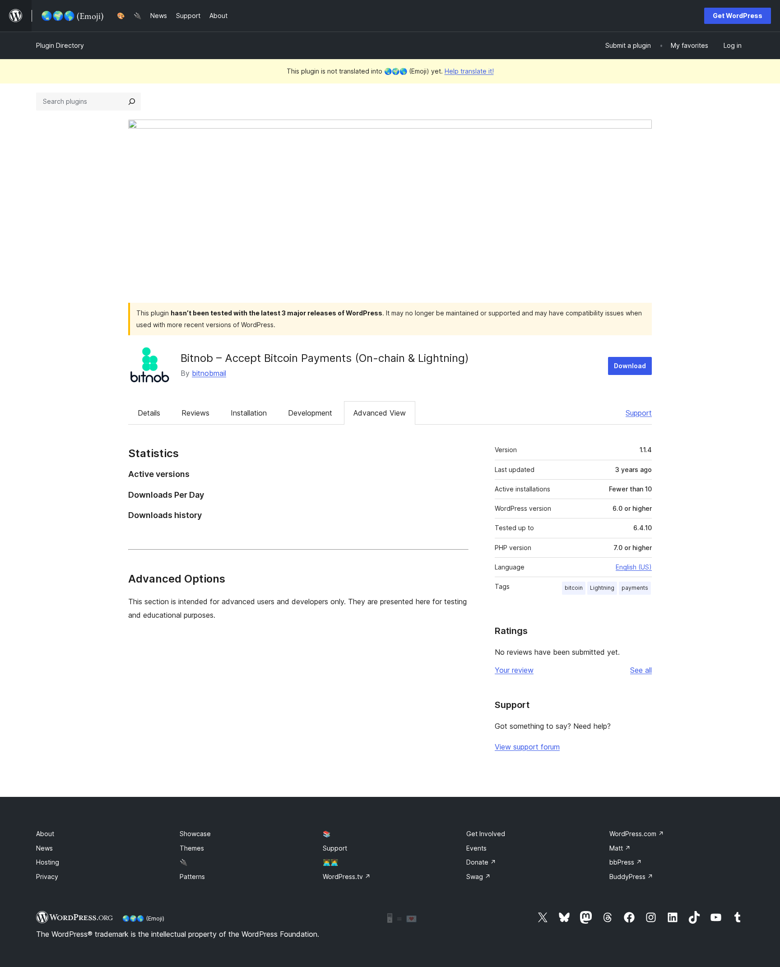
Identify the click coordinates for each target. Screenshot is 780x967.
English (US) (634, 567)
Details (149, 412)
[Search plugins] (132, 102)
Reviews (195, 412)
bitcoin (574, 587)
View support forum (527, 746)
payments (635, 587)
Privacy (47, 876)
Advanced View (379, 412)
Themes (192, 848)
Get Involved (485, 833)
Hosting (47, 862)
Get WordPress (737, 15)
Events (476, 848)
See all (641, 670)
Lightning (602, 587)
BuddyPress (631, 876)
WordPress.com (636, 833)
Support (639, 412)
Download (630, 366)
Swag (478, 876)
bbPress (625, 862)
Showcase (195, 833)
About (45, 833)
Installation (249, 412)
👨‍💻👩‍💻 (330, 862)
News (44, 848)
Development (310, 412)
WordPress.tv (347, 876)
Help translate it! (469, 71)
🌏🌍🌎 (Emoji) (143, 918)
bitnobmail (209, 373)
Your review (514, 670)
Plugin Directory (60, 45)
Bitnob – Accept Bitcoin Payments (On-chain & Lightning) (325, 358)
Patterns (192, 876)
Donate (481, 862)
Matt (620, 848)
